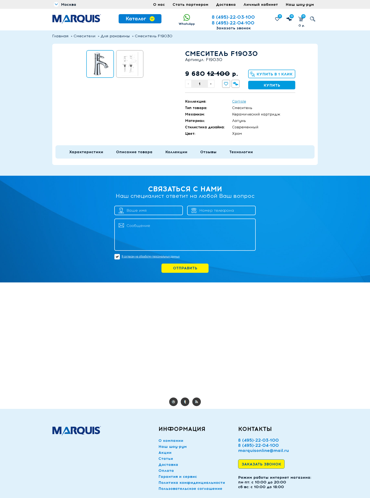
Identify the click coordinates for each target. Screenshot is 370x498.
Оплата (166, 470)
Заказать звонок (233, 28)
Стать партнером (190, 4)
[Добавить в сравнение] (235, 84)
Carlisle (239, 101)
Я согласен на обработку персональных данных (151, 256)
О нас (159, 4)
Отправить (185, 268)
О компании (170, 440)
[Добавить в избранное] (226, 84)
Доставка (226, 4)
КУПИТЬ (272, 85)
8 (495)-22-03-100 (233, 17)
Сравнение (292, 16)
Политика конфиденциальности (191, 482)
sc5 (196, 402)
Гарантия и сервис (177, 476)
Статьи (165, 458)
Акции (165, 452)
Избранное (280, 16)
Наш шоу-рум (300, 4)
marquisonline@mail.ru (263, 450)
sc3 (173, 402)
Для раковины (115, 36)
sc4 (185, 402)
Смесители (84, 36)
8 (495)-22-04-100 (233, 23)
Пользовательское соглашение (190, 488)
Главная (60, 36)
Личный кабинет (260, 4)
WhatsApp (187, 24)
